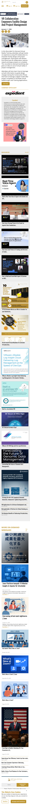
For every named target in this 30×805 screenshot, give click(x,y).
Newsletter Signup (23, 785)
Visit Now (5, 83)
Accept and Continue (18, 801)
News (5, 789)
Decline (5, 801)
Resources (23, 789)
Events (10, 789)
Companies (16, 789)
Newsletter (25, 6)
